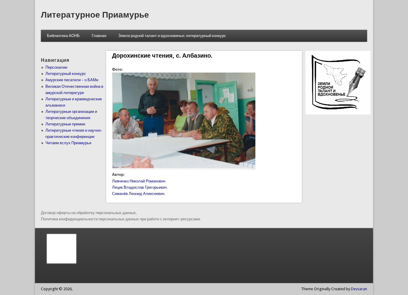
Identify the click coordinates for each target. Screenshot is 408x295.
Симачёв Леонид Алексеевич (138, 193)
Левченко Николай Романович (138, 181)
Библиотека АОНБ (63, 35)
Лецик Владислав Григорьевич (139, 187)
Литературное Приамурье (95, 15)
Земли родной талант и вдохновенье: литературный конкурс (172, 35)
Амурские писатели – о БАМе (71, 80)
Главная (99, 35)
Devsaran (359, 289)
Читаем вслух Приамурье (68, 143)
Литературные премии (65, 124)
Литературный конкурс (65, 73)
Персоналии (56, 67)
